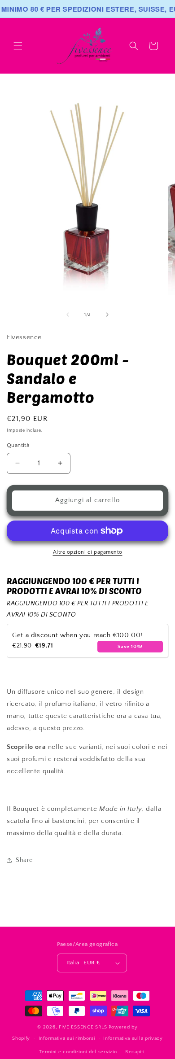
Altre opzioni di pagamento (87, 552)
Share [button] (24, 860)
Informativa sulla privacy (133, 1038)
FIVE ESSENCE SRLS (83, 1027)
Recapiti (134, 1052)
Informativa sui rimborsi (67, 1038)
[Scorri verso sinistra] (68, 314)
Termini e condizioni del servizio (78, 1052)
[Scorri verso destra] (107, 314)
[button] (18, 46)
